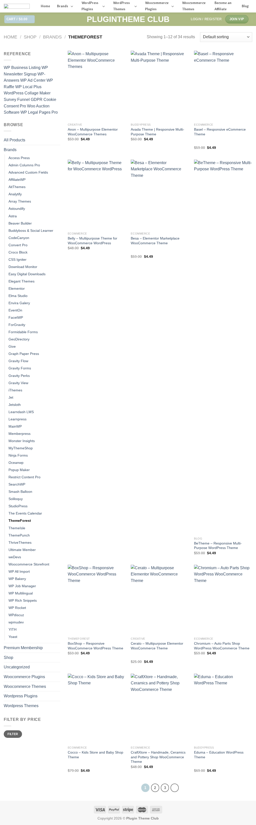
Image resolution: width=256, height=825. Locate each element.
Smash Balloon (20, 492)
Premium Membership (23, 648)
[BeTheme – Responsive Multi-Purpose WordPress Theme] (223, 347)
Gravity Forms (19, 368)
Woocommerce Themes (25, 686)
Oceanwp (16, 463)
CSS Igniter (17, 260)
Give (12, 346)
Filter (13, 734)
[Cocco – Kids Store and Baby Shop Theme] (97, 708)
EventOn (15, 310)
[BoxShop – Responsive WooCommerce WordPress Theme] (97, 599)
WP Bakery (17, 579)
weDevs (14, 557)
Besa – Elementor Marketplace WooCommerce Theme (155, 240)
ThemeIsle (16, 528)
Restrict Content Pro (24, 477)
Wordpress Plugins (21, 696)
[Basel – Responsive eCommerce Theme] (223, 85)
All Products (14, 140)
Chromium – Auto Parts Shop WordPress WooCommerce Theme (222, 645)
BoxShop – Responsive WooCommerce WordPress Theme (95, 645)
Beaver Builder (20, 223)
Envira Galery (19, 303)
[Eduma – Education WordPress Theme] (223, 708)
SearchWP (16, 484)
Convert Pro (18, 245)
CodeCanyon (18, 238)
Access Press (19, 158)
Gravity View (18, 383)
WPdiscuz (16, 615)
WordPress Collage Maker (27, 93)
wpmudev (16, 622)
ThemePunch (19, 535)
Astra (12, 216)
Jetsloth (14, 405)
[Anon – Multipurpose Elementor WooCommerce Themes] (97, 85)
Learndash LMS (21, 412)
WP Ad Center (33, 80)
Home (10, 36)
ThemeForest (19, 521)
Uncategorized (17, 667)
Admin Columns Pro (24, 165)
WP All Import (19, 571)
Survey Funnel (17, 99)
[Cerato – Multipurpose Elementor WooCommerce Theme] (160, 599)
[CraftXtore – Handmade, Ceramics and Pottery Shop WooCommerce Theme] (160, 708)
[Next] (174, 788)
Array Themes (19, 201)
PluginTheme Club (128, 19)
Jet (10, 397)
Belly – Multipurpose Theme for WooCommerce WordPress (92, 240)
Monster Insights (21, 441)
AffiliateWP (17, 180)
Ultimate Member (22, 550)
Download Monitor (22, 267)
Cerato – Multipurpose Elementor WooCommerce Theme (157, 645)
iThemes (15, 390)
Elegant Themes (21, 281)
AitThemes (17, 187)
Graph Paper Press (23, 354)
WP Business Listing (23, 67)
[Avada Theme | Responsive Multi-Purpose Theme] (160, 85)
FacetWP (15, 317)
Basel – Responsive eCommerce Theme (220, 131)
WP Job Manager (22, 586)
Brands (52, 36)
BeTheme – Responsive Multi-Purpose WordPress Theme (218, 545)
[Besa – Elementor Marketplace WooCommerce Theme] (160, 194)
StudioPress (18, 506)
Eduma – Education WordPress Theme (219, 754)
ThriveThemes (20, 543)
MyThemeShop (20, 448)
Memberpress (19, 434)
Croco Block (18, 252)
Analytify (15, 194)
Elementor (16, 288)
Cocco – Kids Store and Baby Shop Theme (95, 754)
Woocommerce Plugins (24, 677)
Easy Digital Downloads (27, 274)
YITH (12, 629)
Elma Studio (18, 296)
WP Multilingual (20, 593)
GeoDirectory (19, 339)
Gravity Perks (19, 376)
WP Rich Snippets (22, 600)
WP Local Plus (28, 87)
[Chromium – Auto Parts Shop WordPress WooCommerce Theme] (223, 599)
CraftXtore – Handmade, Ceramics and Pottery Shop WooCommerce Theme (158, 757)
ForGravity (16, 325)
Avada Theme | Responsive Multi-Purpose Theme (157, 131)
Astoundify (16, 209)
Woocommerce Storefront (28, 564)
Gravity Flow (18, 361)
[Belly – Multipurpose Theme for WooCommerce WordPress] (97, 194)
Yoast (12, 637)
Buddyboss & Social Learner (30, 231)
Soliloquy (15, 499)
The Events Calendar (25, 513)
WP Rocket (17, 608)
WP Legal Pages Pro (39, 112)
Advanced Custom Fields (28, 172)
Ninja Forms (18, 455)
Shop (30, 36)
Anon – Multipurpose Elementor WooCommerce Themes (93, 131)
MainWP (15, 426)
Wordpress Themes (21, 706)
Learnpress (17, 419)
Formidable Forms (23, 332)
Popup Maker (19, 470)
